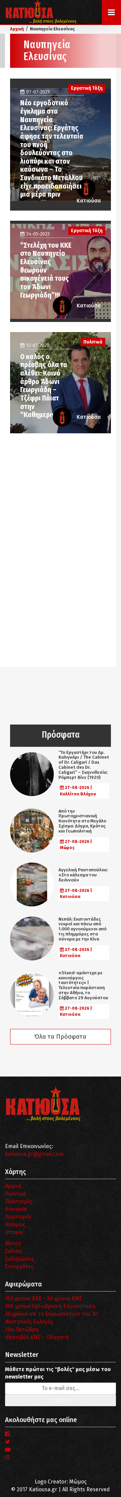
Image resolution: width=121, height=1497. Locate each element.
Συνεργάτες (19, 1266)
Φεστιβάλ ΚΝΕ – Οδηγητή (37, 1337)
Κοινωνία (16, 1209)
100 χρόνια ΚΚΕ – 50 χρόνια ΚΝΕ (43, 1298)
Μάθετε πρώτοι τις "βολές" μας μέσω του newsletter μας (58, 1373)
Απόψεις (15, 1224)
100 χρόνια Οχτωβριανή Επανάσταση (50, 1306)
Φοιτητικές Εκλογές (29, 1321)
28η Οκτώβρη (22, 1329)
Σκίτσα (13, 1251)
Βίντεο (13, 1243)
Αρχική (13, 1186)
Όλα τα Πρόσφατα (60, 1036)
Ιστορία (14, 1232)
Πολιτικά (15, 1194)
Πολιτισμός (18, 1201)
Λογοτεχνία (18, 1217)
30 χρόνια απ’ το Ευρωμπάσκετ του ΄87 (51, 1314)
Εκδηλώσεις (19, 1259)
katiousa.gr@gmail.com (34, 1154)
